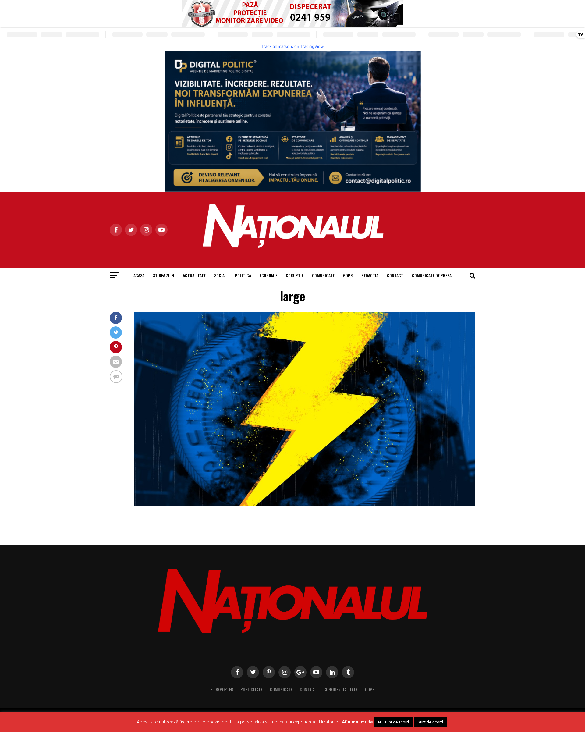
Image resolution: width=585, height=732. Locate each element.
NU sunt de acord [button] (393, 722)
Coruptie (294, 275)
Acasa (138, 275)
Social (220, 275)
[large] (304, 504)
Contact (395, 275)
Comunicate (323, 275)
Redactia (369, 275)
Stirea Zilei (163, 275)
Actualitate (194, 275)
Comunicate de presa (432, 275)
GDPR (348, 275)
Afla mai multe (357, 722)
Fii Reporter (222, 689)
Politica (243, 275)
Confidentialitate (341, 689)
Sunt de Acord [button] (430, 722)
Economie (268, 275)
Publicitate (251, 689)
